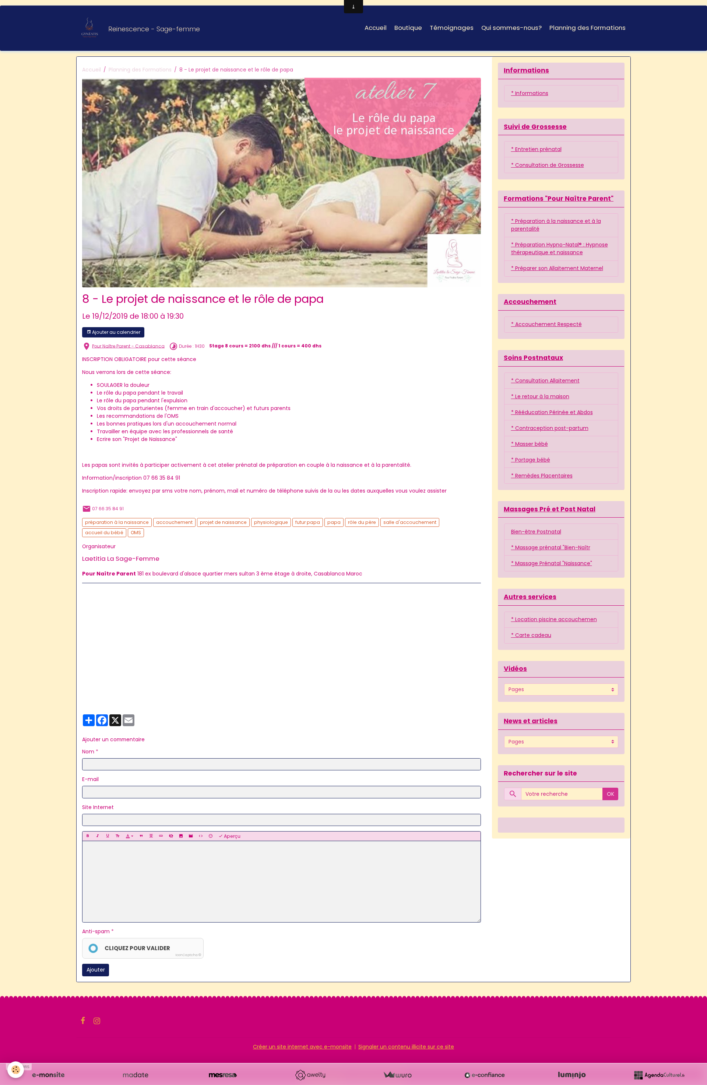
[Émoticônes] (210, 836)
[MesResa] (222, 1075)
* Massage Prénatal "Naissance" (551, 563)
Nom (88, 751)
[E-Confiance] (484, 1075)
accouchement (174, 522)
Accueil (376, 27)
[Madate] (135, 1075)
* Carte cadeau (531, 635)
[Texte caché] (171, 836)
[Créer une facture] (397, 1075)
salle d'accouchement (409, 522)
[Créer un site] (48, 1075)
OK (610, 794)
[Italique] (97, 836)
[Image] (181, 836)
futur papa (307, 522)
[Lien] (161, 836)
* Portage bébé (530, 459)
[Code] (201, 836)
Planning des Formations (587, 27)
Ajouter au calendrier (115, 332)
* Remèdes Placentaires (542, 475)
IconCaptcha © (188, 955)
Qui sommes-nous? (511, 27)
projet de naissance (223, 522)
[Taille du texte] (117, 836)
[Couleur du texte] (129, 836)
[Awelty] (310, 1075)
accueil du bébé (104, 532)
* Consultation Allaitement (545, 380)
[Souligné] (107, 836)
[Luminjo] (571, 1075)
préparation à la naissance (117, 522)
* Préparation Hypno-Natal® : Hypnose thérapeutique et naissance (559, 248)
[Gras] (87, 836)
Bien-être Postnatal (536, 531)
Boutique (408, 27)
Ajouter (96, 969)
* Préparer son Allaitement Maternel (557, 268)
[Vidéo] (191, 836)
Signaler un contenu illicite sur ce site (406, 1046)
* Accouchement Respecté (546, 324)
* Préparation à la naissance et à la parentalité (556, 224)
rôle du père (362, 522)
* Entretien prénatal (536, 149)
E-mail (90, 779)
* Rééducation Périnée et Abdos (552, 412)
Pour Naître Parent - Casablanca (128, 346)
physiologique (271, 522)
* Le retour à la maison (540, 396)
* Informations (529, 93)
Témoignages (452, 27)
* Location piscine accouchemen (554, 619)
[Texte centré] (151, 836)
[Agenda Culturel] (659, 1075)
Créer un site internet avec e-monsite (302, 1046)
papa (334, 522)
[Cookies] (15, 1069)
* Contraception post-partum (549, 428)
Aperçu (231, 836)
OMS (136, 532)
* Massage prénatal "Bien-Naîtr (550, 547)
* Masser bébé (529, 444)
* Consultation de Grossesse (547, 165)
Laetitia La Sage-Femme (120, 558)
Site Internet (98, 807)
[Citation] (141, 836)
